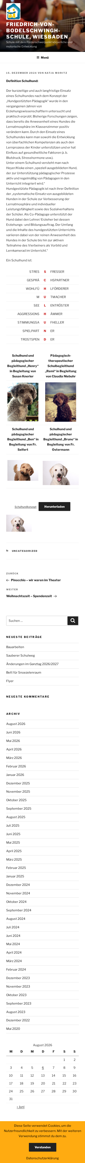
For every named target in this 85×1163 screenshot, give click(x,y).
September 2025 (18, 808)
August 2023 (15, 1012)
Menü (45, 57)
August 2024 (15, 919)
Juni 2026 (13, 732)
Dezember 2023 (18, 978)
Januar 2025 (15, 876)
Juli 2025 (12, 825)
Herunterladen (54, 506)
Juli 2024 (12, 927)
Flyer (10, 681)
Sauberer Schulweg (20, 655)
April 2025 (14, 851)
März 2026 (14, 758)
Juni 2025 (13, 834)
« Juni (21, 1107)
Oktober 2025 (16, 800)
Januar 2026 (15, 775)
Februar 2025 (16, 868)
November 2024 (18, 893)
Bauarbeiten (15, 647)
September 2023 (18, 1003)
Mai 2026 (13, 741)
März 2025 (14, 859)
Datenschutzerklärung (42, 1158)
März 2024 (14, 961)
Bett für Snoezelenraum (23, 672)
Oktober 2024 (16, 902)
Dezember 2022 (18, 1020)
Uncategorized (25, 550)
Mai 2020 (13, 1029)
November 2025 (18, 791)
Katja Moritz (56, 72)
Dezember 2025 (18, 783)
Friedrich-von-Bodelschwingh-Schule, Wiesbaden (37, 30)
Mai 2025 (13, 842)
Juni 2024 (13, 936)
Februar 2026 (16, 766)
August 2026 (15, 724)
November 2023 (18, 986)
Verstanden (43, 1147)
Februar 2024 (16, 969)
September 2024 (18, 910)
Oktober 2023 (16, 995)
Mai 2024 (13, 944)
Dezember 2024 (18, 885)
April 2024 (14, 952)
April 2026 (14, 749)
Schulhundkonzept (26, 506)
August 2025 (15, 817)
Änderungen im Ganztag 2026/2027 (32, 664)
